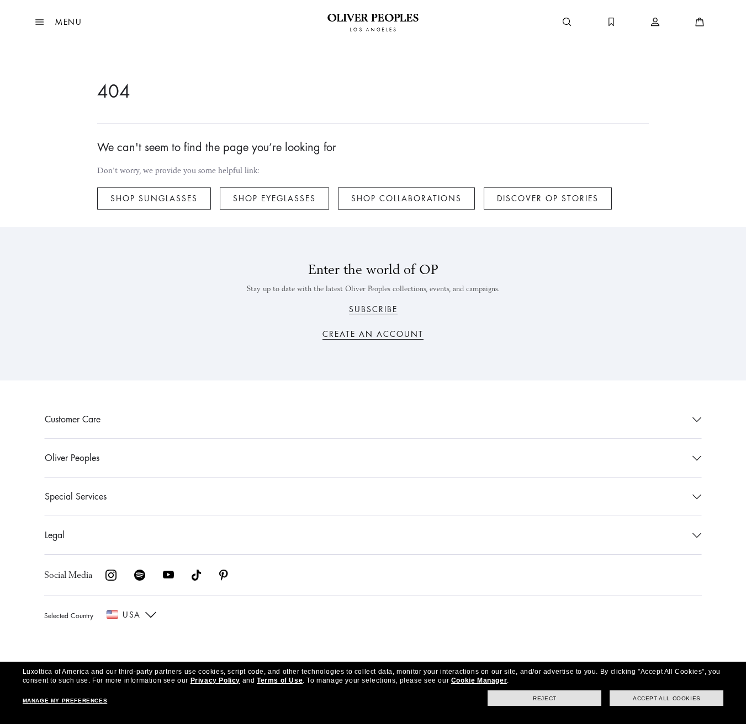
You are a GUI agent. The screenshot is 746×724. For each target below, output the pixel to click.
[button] (59, 22)
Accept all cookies (667, 698)
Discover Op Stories (548, 198)
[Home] (373, 22)
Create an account (373, 334)
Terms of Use (280, 680)
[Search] (567, 22)
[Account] (655, 22)
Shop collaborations (406, 198)
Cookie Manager (479, 680)
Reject (545, 698)
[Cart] (700, 22)
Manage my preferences (65, 701)
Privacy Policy (215, 680)
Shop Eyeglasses (274, 198)
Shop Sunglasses (154, 198)
